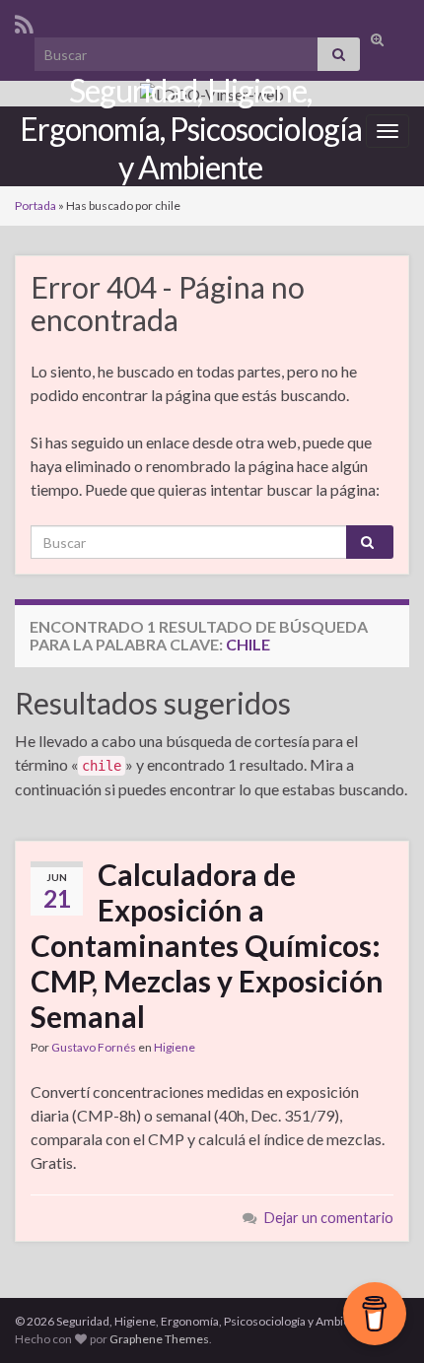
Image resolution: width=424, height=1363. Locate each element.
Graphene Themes (159, 1338)
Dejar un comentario (328, 1217)
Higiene (174, 1047)
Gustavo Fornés (93, 1047)
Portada (35, 205)
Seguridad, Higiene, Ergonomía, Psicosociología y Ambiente (191, 128)
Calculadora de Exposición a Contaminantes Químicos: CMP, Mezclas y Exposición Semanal (207, 945)
